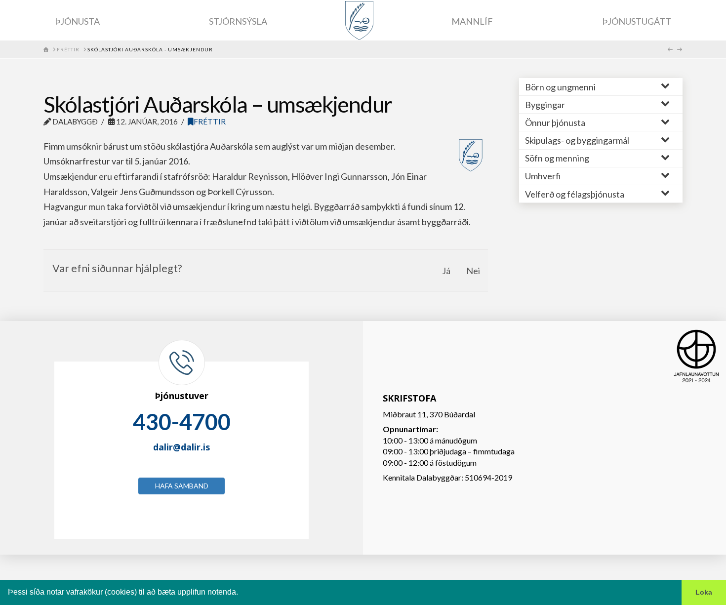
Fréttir (210, 121)
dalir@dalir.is (181, 447)
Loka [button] (703, 592)
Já (446, 270)
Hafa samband (181, 486)
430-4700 (182, 421)
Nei (473, 270)
